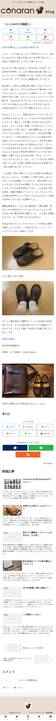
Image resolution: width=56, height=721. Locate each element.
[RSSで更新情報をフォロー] (27, 454)
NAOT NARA (8, 339)
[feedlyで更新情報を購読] (41, 448)
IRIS (7, 108)
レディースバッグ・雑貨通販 (41, 713)
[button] (50, 408)
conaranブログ (15, 713)
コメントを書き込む (28, 680)
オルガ (22, 93)
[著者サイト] (15, 448)
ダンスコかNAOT (21, 47)
